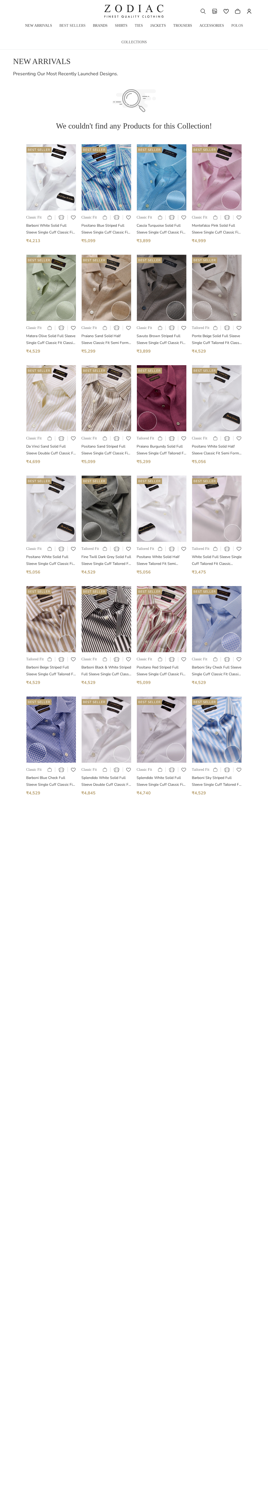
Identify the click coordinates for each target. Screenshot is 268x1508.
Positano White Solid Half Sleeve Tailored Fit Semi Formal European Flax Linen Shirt (159, 560)
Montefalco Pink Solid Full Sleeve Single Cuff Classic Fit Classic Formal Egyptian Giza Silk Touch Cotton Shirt (215, 229)
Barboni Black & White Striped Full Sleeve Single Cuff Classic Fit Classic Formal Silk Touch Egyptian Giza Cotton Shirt (106, 671)
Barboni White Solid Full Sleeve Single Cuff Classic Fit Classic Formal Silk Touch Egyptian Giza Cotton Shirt (50, 229)
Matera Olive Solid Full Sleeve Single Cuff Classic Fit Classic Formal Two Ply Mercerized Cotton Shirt (50, 339)
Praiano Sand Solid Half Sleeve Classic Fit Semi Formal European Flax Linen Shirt (106, 339)
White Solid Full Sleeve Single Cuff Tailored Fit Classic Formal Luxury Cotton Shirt (217, 560)
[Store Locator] (214, 11)
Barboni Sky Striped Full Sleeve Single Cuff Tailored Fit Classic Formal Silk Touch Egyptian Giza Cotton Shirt (216, 781)
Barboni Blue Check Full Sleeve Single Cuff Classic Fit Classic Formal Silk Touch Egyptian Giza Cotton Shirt (50, 781)
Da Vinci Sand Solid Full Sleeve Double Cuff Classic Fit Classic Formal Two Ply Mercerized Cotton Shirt (50, 450)
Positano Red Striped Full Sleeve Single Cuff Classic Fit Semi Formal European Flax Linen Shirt (160, 671)
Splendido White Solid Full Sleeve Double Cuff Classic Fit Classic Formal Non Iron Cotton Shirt (106, 781)
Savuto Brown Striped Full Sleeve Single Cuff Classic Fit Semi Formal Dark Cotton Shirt (160, 339)
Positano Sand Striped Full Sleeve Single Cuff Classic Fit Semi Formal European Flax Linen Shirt (105, 450)
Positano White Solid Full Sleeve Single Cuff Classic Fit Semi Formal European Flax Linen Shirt (50, 560)
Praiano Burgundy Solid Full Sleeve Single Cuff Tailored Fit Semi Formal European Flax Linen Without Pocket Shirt (161, 450)
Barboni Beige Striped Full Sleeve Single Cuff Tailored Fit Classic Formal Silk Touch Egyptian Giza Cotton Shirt (50, 671)
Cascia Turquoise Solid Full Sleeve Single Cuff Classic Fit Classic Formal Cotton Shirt (160, 229)
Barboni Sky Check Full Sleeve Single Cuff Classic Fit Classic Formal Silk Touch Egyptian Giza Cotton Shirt (216, 671)
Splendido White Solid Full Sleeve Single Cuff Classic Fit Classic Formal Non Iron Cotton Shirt (160, 781)
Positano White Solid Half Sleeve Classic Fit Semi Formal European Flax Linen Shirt (217, 450)
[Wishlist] (226, 11)
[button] (203, 11)
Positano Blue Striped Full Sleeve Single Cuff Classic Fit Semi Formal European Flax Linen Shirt (105, 229)
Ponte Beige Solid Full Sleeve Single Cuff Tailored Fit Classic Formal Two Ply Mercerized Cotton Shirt (217, 339)
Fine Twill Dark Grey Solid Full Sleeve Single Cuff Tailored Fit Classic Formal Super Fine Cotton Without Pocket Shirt (106, 560)
